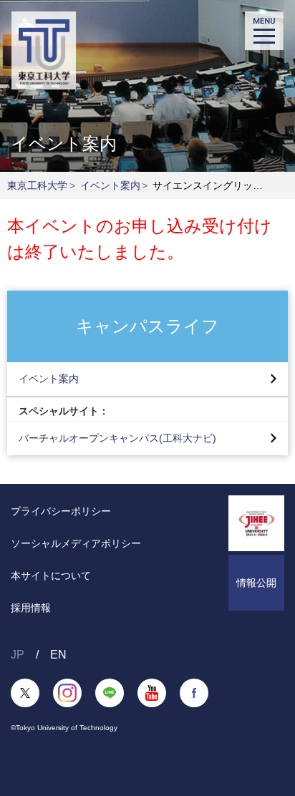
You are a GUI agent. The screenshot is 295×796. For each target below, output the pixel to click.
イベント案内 (110, 185)
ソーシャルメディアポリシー (76, 543)
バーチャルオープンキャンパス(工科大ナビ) (117, 438)
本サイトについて (51, 575)
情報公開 (256, 582)
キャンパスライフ (147, 325)
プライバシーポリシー (61, 511)
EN (58, 655)
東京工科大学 (37, 185)
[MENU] (264, 30)
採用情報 (31, 607)
